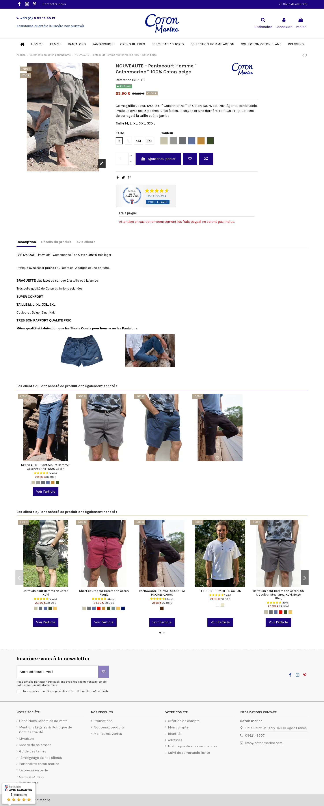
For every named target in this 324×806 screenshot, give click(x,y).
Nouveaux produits (109, 727)
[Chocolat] (162, 608)
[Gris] (38, 482)
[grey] (113, 608)
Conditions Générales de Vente (43, 721)
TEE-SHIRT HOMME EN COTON (220, 591)
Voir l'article (45, 491)
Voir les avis (157, 202)
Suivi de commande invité (189, 752)
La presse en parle (33, 770)
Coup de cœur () (294, 4)
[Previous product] (303, 55)
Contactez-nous (54, 4)
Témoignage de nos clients (40, 758)
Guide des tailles (32, 751)
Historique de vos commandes (192, 746)
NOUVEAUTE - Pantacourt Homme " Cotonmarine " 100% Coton (45, 467)
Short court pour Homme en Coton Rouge (104, 592)
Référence (123, 80)
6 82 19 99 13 (37, 18)
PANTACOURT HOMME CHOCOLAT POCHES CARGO (162, 592)
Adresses (175, 740)
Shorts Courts (80, 328)
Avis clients (85, 242)
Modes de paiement (35, 745)
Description (26, 242)
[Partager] (118, 177)
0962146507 (255, 735)
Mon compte (178, 727)
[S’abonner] (103, 672)
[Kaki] (57, 482)
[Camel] (52, 482)
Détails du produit (56, 242)
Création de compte (183, 721)
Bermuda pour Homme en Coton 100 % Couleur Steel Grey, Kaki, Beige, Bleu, (278, 594)
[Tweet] (123, 177)
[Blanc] (217, 605)
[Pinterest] (129, 177)
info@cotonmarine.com (264, 743)
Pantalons (130, 328)
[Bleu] (48, 482)
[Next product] (306, 55)
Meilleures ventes (108, 734)
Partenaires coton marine (39, 764)
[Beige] (33, 482)
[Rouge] (99, 608)
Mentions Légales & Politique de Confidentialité (45, 729)
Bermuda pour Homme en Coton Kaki (46, 592)
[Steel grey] (43, 482)
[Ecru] (222, 605)
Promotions (103, 721)
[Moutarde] (55, 608)
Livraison (26, 738)
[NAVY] (123, 608)
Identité (174, 734)
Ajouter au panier (161, 159)
